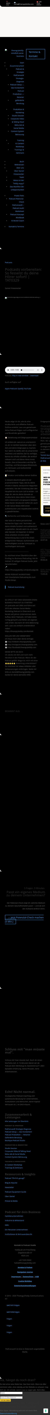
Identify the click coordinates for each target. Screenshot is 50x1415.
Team (21, 177)
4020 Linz (8, 4)
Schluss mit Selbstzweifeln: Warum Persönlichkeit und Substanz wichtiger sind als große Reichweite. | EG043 (22, 18)
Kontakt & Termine (16, 226)
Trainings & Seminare (14, 1168)
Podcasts (8, 262)
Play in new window (20, 375)
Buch (22, 161)
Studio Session (18, 115)
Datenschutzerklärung (8, 1413)
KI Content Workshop (13, 1165)
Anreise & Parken (25, 1267)
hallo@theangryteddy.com (24, 4)
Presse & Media (11, 1201)
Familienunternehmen (14, 1216)
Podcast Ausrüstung (16, 587)
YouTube (27, 388)
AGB (37, 1276)
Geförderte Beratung (13, 1137)
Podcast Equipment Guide (15, 1192)
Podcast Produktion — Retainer (18, 94)
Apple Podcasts (11, 388)
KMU (7, 1225)
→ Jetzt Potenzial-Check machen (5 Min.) (24, 919)
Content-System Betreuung (16, 1157)
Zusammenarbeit (17, 66)
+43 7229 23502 (39, 3)
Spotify (20, 388)
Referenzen (19, 165)
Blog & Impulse (11, 1183)
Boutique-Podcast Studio (15, 1140)
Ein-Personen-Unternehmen (16, 1229)
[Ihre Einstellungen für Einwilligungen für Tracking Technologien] (45, 1410)
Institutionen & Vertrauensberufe (18, 1234)
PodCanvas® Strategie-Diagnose (19, 78)
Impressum (16, 1276)
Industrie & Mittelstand (14, 1220)
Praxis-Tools (19, 195)
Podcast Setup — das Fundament (18, 1132)
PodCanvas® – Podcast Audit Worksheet (18, 208)
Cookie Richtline (25, 1281)
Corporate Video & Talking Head (18, 1151)
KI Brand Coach (17, 221)
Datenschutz (28, 1276)
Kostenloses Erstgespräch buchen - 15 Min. (21, 1080)
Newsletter (9, 1187)
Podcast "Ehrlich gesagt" (15, 1178)
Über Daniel (10, 1196)
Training (20, 140)
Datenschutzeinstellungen (25, 1286)
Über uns (20, 168)
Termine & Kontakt (34, 54)
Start (22, 63)
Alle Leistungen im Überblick (16, 1121)
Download (34, 375)
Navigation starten (25, 1272)
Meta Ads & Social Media (15, 1154)
